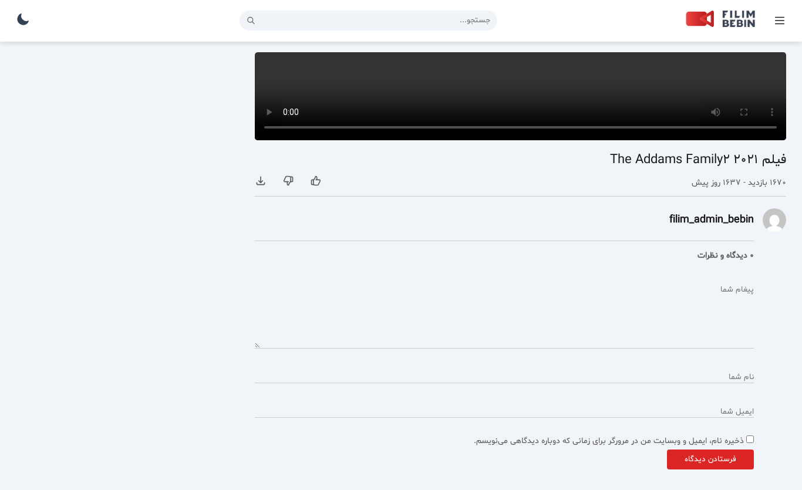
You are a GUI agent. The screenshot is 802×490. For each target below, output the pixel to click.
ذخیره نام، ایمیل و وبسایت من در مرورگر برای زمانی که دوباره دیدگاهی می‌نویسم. (609, 441)
